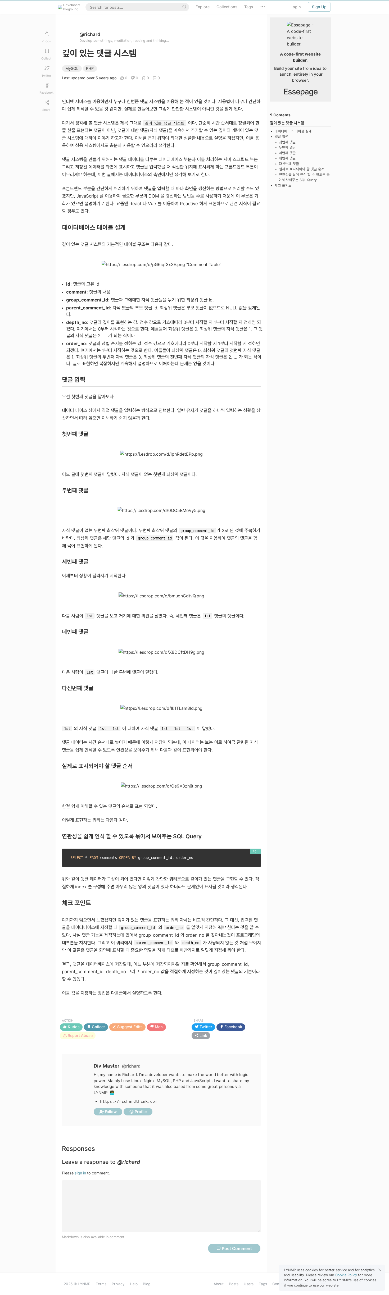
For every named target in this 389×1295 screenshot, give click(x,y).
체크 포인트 (283, 185)
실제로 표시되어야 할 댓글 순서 (301, 169)
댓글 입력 (281, 137)
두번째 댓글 (287, 147)
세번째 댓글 (287, 153)
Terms (101, 1284)
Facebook (232, 1027)
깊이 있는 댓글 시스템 (287, 123)
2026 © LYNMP (77, 1284)
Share (198, 1020)
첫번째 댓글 (287, 142)
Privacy (118, 1284)
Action (67, 1020)
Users (249, 1284)
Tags (263, 1284)
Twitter (205, 1027)
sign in (80, 1173)
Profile (140, 1111)
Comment (237, 1248)
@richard (89, 34)
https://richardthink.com (128, 1101)
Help (134, 1284)
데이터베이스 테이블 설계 (293, 131)
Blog (146, 1284)
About (219, 1284)
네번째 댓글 (287, 158)
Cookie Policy (346, 1275)
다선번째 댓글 (289, 164)
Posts (233, 1284)
